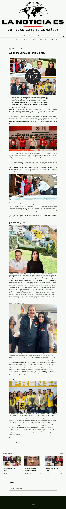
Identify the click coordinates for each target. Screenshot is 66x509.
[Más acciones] (56, 48)
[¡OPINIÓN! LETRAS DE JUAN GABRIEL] (12, 461)
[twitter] (63, 36)
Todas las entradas (8, 40)
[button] (61, 39)
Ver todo (61, 453)
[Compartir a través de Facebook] (9, 442)
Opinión (11, 437)
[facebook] (61, 36)
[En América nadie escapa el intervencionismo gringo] (33, 461)
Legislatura (27, 40)
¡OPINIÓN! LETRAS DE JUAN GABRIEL (10, 469)
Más (56, 40)
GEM (41, 40)
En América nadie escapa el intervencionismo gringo (31, 469)
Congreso (19, 40)
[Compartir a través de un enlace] (19, 442)
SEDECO (35, 40)
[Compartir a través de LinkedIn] (16, 442)
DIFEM (51, 40)
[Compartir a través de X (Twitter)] (13, 442)
